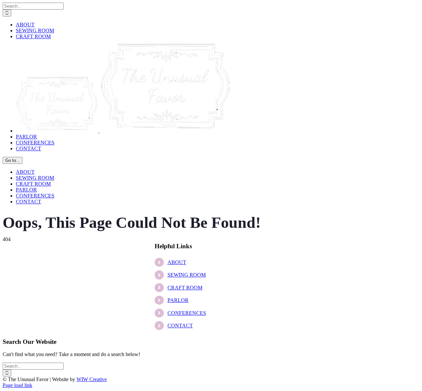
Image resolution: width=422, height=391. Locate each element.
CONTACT (180, 325)
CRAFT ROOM (184, 287)
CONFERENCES (186, 313)
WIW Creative (91, 379)
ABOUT (176, 262)
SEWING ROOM (186, 275)
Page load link (17, 385)
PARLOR (178, 300)
